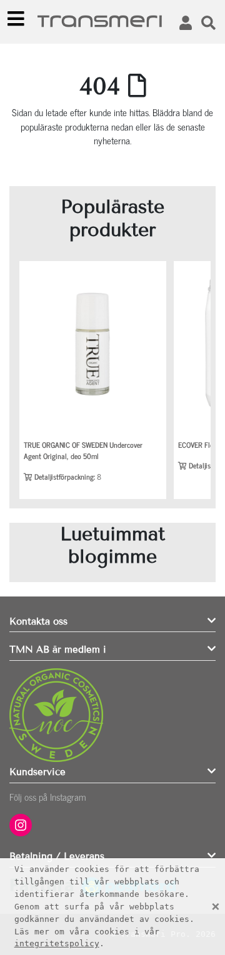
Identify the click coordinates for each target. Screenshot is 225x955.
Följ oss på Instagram (47, 796)
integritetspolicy (56, 943)
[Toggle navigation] (16, 18)
